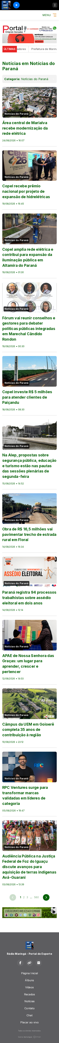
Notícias (29, 1001)
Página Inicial (29, 973)
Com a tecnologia (25, 1037)
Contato (29, 1008)
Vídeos (29, 987)
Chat (29, 1015)
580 (36, 897)
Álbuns (29, 980)
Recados (29, 994)
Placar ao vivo (29, 1022)
